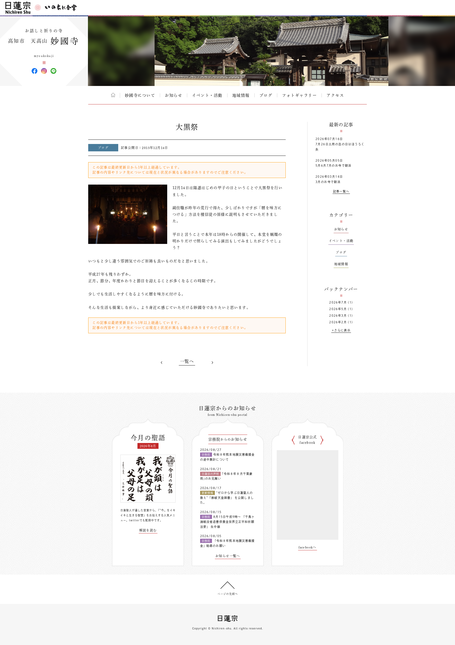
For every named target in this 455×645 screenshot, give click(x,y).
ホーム (113, 95)
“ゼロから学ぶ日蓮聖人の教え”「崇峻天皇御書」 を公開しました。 (227, 497)
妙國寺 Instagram (44, 71)
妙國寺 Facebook (34, 71)
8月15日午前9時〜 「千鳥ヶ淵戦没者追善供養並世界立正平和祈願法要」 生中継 (227, 521)
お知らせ (173, 95)
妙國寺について (140, 95)
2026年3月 (338, 315)
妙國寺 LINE (53, 71)
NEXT (212, 362)
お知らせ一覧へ (227, 555)
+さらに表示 (341, 330)
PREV (162, 362)
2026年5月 (338, 308)
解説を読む (148, 530)
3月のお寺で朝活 (327, 181)
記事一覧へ (341, 191)
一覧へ (187, 361)
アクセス (335, 95)
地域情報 (241, 95)
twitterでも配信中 (141, 520)
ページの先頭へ (227, 594)
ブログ (266, 95)
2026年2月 (338, 322)
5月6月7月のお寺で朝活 (333, 165)
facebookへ (307, 547)
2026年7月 (338, 302)
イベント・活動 (207, 95)
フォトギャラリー (299, 95)
